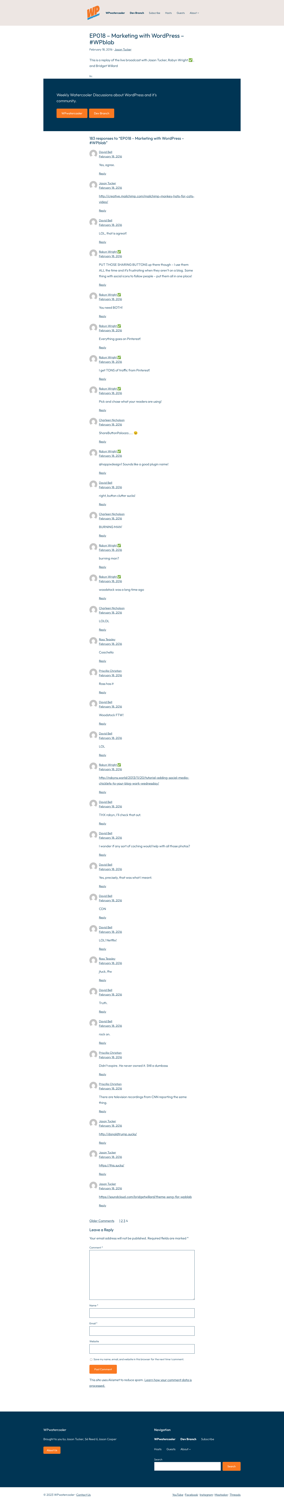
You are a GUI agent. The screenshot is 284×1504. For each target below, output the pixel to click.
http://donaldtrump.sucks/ (118, 1134)
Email (93, 1323)
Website (94, 1341)
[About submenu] (198, 13)
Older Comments (101, 1221)
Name (93, 1305)
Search (158, 1459)
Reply (102, 173)
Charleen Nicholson (112, 420)
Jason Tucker (122, 49)
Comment (96, 1247)
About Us (52, 1450)
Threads (235, 1495)
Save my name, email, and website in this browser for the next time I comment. (139, 1359)
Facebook (191, 1495)
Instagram (206, 1495)
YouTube (177, 1495)
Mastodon (221, 1495)
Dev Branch (101, 113)
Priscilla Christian (110, 671)
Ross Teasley (107, 639)
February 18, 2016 (110, 156)
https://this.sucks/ (111, 1165)
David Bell (105, 152)
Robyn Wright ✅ (110, 252)
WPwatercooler (72, 113)
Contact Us (83, 1495)
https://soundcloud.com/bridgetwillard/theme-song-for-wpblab (145, 1197)
